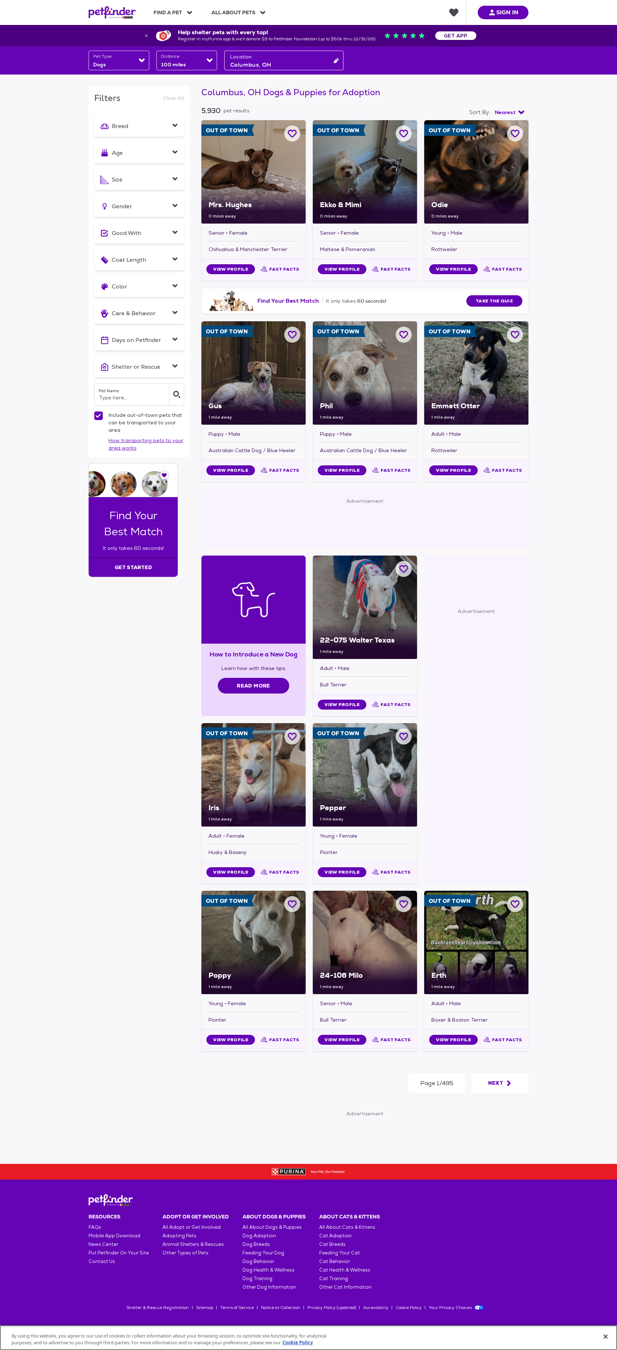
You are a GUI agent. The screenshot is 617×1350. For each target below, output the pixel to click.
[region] (308, 1337)
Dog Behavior (258, 1261)
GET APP (456, 35)
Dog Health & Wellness (268, 1270)
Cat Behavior (334, 1261)
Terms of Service (237, 1307)
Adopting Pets (179, 1236)
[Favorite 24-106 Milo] (404, 904)
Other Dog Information (269, 1287)
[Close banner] (146, 35)
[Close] (605, 1337)
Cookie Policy (409, 1307)
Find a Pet (168, 12)
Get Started (133, 567)
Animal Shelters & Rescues (193, 1244)
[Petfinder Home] (112, 12)
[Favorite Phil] (404, 334)
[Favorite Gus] (292, 334)
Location (241, 56)
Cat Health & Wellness (344, 1270)
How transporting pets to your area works (146, 444)
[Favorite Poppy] (292, 904)
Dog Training (257, 1278)
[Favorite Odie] (515, 133)
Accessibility (375, 1307)
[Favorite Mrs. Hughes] (292, 133)
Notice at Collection (280, 1307)
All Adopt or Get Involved (191, 1227)
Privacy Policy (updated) (331, 1307)
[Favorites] (453, 12)
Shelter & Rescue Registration (157, 1307)
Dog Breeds (256, 1244)
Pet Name (109, 391)
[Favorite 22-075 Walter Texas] (404, 568)
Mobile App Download (114, 1236)
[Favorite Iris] (292, 736)
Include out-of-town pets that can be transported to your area (145, 422)
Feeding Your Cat (339, 1253)
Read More (253, 685)
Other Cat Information (345, 1287)
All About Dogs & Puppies (272, 1227)
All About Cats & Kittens (347, 1227)
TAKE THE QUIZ (494, 301)
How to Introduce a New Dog (254, 654)
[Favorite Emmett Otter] (515, 334)
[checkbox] (98, 415)
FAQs (95, 1227)
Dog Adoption (259, 1236)
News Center (103, 1244)
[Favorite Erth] (515, 904)
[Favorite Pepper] (404, 736)
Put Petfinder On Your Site (119, 1253)
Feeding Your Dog (263, 1253)
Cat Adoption (335, 1236)
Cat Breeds (332, 1244)
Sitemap (204, 1307)
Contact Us (102, 1261)
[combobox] (119, 60)
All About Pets (233, 12)
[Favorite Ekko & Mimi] (404, 133)
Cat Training (333, 1278)
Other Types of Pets (185, 1253)
